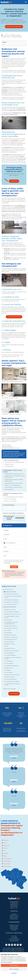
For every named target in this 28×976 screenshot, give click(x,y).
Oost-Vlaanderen (7, 858)
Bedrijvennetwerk (14, 940)
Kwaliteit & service (14, 915)
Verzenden (14, 566)
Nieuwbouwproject (9, 464)
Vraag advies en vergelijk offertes (14, 26)
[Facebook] (6, 944)
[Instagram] (21, 944)
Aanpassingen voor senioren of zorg (13, 487)
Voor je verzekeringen (14, 939)
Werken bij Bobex (14, 928)
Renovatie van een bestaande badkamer (14, 462)
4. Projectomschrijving (8, 505)
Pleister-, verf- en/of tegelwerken (12, 485)
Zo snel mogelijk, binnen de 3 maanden (14, 497)
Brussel (5, 843)
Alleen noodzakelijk (14, 969)
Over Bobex (14, 914)
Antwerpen (5, 840)
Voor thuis (6, 35)
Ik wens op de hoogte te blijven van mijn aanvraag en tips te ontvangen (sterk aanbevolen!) (13, 562)
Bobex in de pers (14, 917)
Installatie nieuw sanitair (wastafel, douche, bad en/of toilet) (15, 476)
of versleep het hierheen (9, 518)
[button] (25, 2)
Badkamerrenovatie (15, 35)
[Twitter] (9, 944)
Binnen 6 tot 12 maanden (11, 501)
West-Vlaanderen (7, 866)
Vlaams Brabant (7, 861)
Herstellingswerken (9, 466)
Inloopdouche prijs (5, 36)
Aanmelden (14, 929)
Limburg (5, 848)
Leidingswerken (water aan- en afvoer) (14, 483)
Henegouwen (6, 845)
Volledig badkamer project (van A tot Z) (14, 473)
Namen (5, 856)
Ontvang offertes (14, 181)
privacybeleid (7, 576)
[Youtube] (12, 944)
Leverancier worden (14, 925)
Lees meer (16, 753)
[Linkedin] (18, 944)
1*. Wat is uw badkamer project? (11, 460)
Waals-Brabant (6, 863)
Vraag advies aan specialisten (14, 316)
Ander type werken (9, 489)
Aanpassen (14, 973)
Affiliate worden (14, 926)
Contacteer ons (14, 919)
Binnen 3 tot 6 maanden (10, 499)
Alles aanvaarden (14, 965)
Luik (4, 850)
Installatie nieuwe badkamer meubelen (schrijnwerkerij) (14, 480)
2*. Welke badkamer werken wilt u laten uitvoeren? (12, 471)
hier (12, 356)
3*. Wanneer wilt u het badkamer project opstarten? (12, 494)
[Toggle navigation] (25, 2)
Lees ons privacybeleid (6, 962)
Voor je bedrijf (14, 937)
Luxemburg (6, 853)
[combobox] (4, 543)
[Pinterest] (15, 944)
